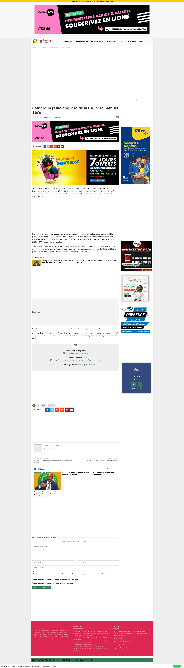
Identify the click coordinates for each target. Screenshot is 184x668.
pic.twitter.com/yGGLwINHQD (88, 360)
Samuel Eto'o (51, 405)
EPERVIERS (111, 41)
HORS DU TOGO (97, 41)
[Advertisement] (92, 62)
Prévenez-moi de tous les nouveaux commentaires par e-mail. (56, 579)
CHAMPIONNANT (87, 660)
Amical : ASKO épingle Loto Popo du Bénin (101, 461)
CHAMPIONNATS (81, 41)
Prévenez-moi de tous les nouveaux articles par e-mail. (53, 583)
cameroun (43, 405)
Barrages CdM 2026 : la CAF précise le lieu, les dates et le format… (57, 261)
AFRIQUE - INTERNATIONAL (40, 472)
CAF (117, 117)
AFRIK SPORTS (67, 660)
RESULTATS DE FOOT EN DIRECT (45, 660)
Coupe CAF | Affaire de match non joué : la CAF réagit (96, 261)
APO (76, 660)
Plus (141, 41)
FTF (120, 41)
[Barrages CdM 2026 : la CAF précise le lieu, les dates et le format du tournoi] (36, 263)
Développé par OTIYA (136, 388)
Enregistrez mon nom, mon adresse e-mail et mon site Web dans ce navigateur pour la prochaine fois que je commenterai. (71, 575)
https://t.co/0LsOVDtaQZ (63, 360)
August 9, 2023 (88, 365)
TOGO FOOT (67, 41)
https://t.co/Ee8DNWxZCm (76, 353)
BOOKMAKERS (130, 41)
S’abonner (177, 666)
